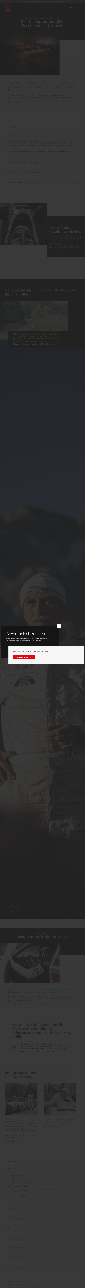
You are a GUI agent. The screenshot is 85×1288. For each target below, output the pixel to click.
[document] (42, 644)
